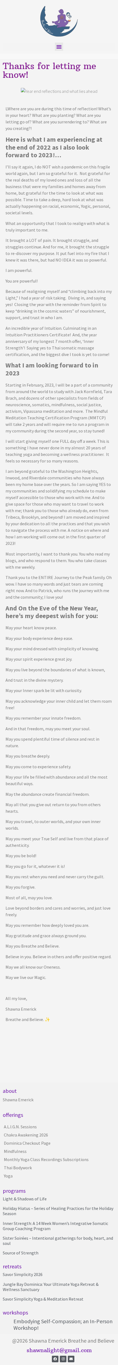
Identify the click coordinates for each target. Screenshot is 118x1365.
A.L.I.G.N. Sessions (20, 1126)
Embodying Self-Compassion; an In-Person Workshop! (63, 1324)
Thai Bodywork (18, 1167)
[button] (59, 47)
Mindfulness (15, 1151)
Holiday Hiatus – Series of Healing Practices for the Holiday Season (58, 1211)
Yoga (8, 1176)
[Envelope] (71, 1359)
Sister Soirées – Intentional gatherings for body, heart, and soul (58, 1240)
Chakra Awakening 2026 (26, 1135)
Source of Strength (20, 1253)
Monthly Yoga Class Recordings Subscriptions (46, 1159)
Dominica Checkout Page (27, 1143)
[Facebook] (55, 1359)
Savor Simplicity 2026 (23, 1274)
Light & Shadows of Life (25, 1198)
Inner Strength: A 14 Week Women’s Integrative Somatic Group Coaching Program (55, 1226)
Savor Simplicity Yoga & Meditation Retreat (43, 1299)
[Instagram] (63, 1359)
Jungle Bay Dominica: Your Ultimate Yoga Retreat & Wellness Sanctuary (51, 1286)
